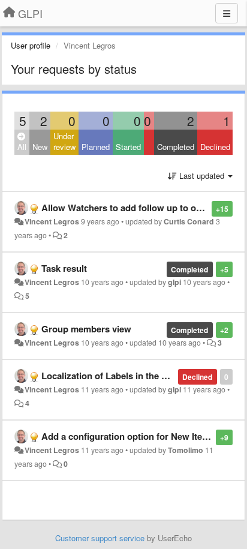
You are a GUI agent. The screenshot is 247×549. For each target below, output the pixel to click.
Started (128, 146)
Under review (64, 141)
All (21, 146)
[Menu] (226, 13)
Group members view (86, 328)
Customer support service (99, 538)
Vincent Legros (52, 221)
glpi (174, 282)
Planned (96, 146)
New (39, 146)
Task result (64, 268)
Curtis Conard (189, 221)
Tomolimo (185, 450)
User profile (30, 45)
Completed (175, 146)
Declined (215, 146)
